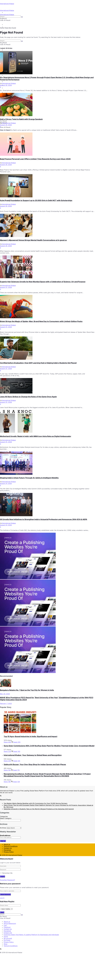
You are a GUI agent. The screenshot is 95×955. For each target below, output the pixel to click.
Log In (2, 898)
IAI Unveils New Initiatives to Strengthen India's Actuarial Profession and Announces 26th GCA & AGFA (43, 519)
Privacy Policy (9, 852)
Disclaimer (7, 850)
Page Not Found (10, 28)
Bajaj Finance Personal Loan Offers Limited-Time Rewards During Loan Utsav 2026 (35, 159)
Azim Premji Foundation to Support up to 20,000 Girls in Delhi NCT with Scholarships (36, 200)
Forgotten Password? (7, 880)
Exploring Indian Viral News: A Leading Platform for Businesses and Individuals (31, 935)
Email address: (5, 835)
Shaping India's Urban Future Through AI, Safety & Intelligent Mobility (29, 478)
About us (7, 844)
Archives (3, 828)
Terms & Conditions (10, 846)
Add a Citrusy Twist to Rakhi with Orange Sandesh (21, 119)
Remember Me (7, 873)
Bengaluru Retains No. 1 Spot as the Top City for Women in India (27, 690)
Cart (5, 925)
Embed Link (8, 933)
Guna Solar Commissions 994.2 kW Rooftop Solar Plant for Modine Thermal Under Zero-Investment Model (49, 746)
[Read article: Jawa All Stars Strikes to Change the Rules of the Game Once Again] (47, 386)
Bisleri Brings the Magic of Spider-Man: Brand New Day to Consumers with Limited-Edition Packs (41, 321)
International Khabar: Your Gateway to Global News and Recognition (33, 755)
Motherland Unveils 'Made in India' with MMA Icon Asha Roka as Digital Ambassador (35, 436)
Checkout (7, 927)
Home (2, 28)
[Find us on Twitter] (0, 796)
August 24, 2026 (6, 483)
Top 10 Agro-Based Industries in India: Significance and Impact (30, 736)
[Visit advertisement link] (28, 579)
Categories (4, 816)
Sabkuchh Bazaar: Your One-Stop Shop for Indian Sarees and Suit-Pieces (35, 764)
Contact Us (8, 848)
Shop (5, 944)
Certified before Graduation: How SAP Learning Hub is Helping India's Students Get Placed (38, 363)
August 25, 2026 (6, 287)
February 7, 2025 (6, 703)
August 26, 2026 (6, 85)
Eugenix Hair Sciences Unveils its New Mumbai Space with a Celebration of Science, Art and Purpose (42, 282)
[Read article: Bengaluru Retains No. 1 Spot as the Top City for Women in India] (47, 683)
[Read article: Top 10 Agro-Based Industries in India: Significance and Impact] (49, 722)
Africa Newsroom (10, 923)
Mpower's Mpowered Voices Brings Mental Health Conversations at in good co (33, 240)
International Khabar (7, 4)
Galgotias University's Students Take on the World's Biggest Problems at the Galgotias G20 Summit (39, 809)
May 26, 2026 (5, 694)
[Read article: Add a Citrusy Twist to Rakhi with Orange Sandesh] (47, 104)
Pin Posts (7, 940)
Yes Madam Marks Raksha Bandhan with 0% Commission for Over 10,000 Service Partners (35, 803)
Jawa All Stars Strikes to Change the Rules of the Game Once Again (28, 397)
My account (8, 938)
